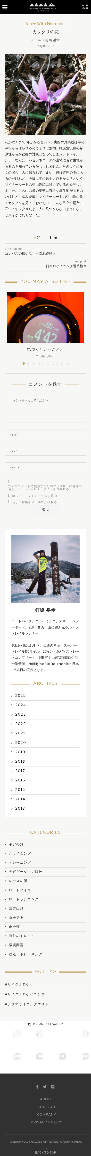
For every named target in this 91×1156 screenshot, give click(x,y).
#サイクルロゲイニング (25, 994)
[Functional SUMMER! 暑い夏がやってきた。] (79, 1062)
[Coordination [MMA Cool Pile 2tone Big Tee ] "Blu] (11, 1039)
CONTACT (47, 1107)
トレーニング (20, 862)
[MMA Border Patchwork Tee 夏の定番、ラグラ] (57, 1062)
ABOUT (47, 1099)
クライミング (20, 853)
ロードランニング (24, 899)
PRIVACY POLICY (47, 1122)
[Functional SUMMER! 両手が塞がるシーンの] (11, 1062)
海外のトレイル (22, 936)
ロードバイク (20, 890)
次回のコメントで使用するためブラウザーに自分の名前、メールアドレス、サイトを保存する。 (45, 488)
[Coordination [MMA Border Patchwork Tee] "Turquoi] (34, 1039)
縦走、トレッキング (25, 954)
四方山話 (16, 908)
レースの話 (18, 881)
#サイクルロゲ (17, 984)
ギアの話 (16, 844)
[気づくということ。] (45, 317)
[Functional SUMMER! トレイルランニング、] (79, 1039)
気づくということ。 (45, 349)
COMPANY (46, 1114)
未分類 (14, 927)
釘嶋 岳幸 (52, 40)
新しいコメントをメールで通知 (34, 496)
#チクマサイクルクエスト (27, 1004)
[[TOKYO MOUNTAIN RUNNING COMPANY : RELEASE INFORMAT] (57, 1039)
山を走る (16, 917)
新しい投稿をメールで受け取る (34, 502)
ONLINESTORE (84, 7)
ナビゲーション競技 (25, 872)
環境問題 (16, 945)
